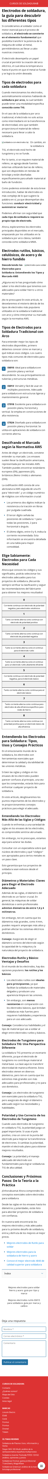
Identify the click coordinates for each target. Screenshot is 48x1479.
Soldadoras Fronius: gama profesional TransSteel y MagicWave (19, 1462)
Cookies (5, 1398)
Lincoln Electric (8, 1412)
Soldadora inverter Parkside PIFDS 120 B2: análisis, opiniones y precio (20, 1456)
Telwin (5, 1432)
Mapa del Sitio (8, 1394)
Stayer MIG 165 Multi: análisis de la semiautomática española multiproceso (19, 1450)
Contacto (6, 1388)
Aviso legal (7, 1401)
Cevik (4, 1419)
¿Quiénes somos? (9, 1391)
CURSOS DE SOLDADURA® (24, 3)
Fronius (5, 1422)
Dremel (5, 1428)
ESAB (4, 1415)
